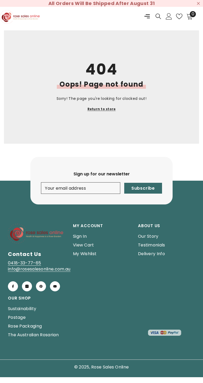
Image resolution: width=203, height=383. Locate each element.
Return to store (101, 109)
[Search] (158, 16)
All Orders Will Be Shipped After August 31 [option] (101, 3)
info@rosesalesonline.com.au (39, 269)
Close (198, 4)
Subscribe (143, 188)
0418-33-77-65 (24, 263)
